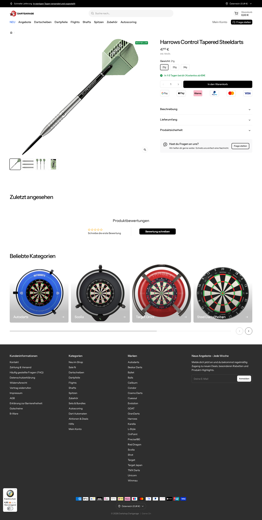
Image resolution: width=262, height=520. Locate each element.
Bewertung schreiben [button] (157, 231)
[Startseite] (11, 32)
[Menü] (15, 490)
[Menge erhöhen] (178, 84)
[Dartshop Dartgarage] (22, 13)
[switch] (10, 508)
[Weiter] (248, 331)
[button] (206, 109)
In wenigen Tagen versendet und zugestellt (54, 3)
